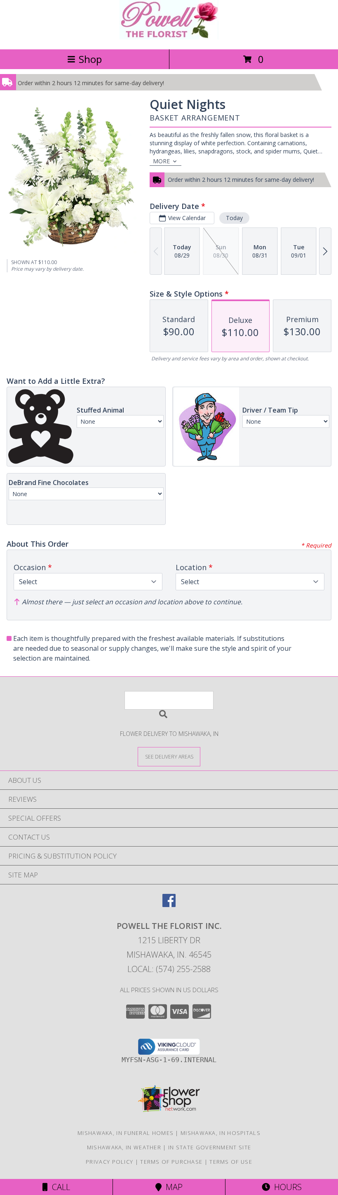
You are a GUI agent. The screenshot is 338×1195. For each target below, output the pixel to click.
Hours (286, 1187)
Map (172, 1187)
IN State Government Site (209, 1147)
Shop (90, 59)
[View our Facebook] (169, 904)
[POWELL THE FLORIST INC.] (169, 37)
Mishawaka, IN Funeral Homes (125, 1133)
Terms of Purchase (171, 1161)
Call (59, 1187)
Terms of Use (230, 1161)
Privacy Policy (109, 1161)
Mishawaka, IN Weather (124, 1147)
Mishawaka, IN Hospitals (221, 1133)
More (161, 161)
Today (234, 218)
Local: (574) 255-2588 (169, 969)
